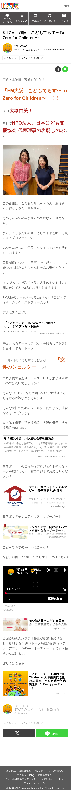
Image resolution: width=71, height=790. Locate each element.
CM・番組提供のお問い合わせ (22, 779)
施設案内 (58, 771)
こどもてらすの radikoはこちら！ (26, 547)
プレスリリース (41, 771)
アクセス (22, 775)
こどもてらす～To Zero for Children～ (46, 49)
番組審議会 (25, 771)
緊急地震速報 (45, 775)
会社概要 (11, 771)
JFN (61, 779)
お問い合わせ (48, 779)
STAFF (18, 49)
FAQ (32, 775)
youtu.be (8, 609)
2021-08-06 (20, 46)
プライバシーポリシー (35, 783)
